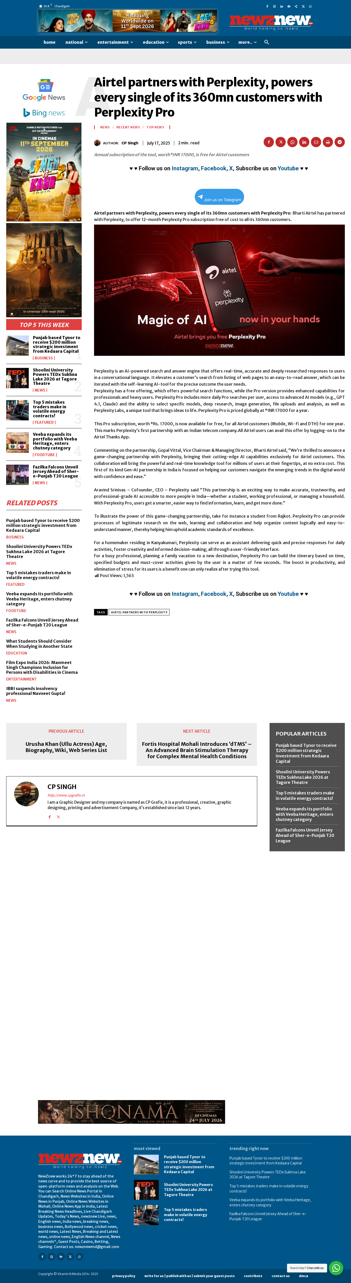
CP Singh (130, 143)
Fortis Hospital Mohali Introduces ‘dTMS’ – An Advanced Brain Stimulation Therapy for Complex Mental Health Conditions (197, 750)
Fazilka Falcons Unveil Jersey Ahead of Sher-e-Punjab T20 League (56, 471)
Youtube (288, 168)
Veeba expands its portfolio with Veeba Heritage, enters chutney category (55, 441)
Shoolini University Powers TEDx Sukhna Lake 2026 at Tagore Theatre (55, 376)
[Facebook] (267, 6)
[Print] (328, 142)
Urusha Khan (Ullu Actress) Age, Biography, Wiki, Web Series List (66, 747)
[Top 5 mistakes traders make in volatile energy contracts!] (17, 410)
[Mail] (289, 6)
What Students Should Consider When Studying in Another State (39, 644)
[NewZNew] (271, 22)
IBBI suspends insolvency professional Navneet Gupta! (35, 691)
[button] (266, 42)
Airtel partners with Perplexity (139, 612)
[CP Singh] (98, 143)
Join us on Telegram (222, 199)
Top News (155, 127)
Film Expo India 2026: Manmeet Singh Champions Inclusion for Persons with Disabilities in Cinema (42, 667)
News (40, 390)
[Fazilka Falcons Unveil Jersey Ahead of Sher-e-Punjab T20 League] (17, 475)
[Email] (316, 142)
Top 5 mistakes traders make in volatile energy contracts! (49, 409)
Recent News (128, 127)
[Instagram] (274, 6)
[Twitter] (303, 6)
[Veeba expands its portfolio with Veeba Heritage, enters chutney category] (17, 442)
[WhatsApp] (310, 6)
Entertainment (21, 679)
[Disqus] (131, 901)
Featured (44, 422)
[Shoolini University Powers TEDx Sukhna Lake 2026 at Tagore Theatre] (17, 378)
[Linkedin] (281, 6)
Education (16, 653)
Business (44, 358)
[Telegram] (340, 142)
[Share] (296, 6)
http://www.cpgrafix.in (66, 795)
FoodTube (45, 455)
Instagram (185, 168)
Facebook (213, 168)
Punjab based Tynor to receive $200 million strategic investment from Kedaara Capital (56, 344)
